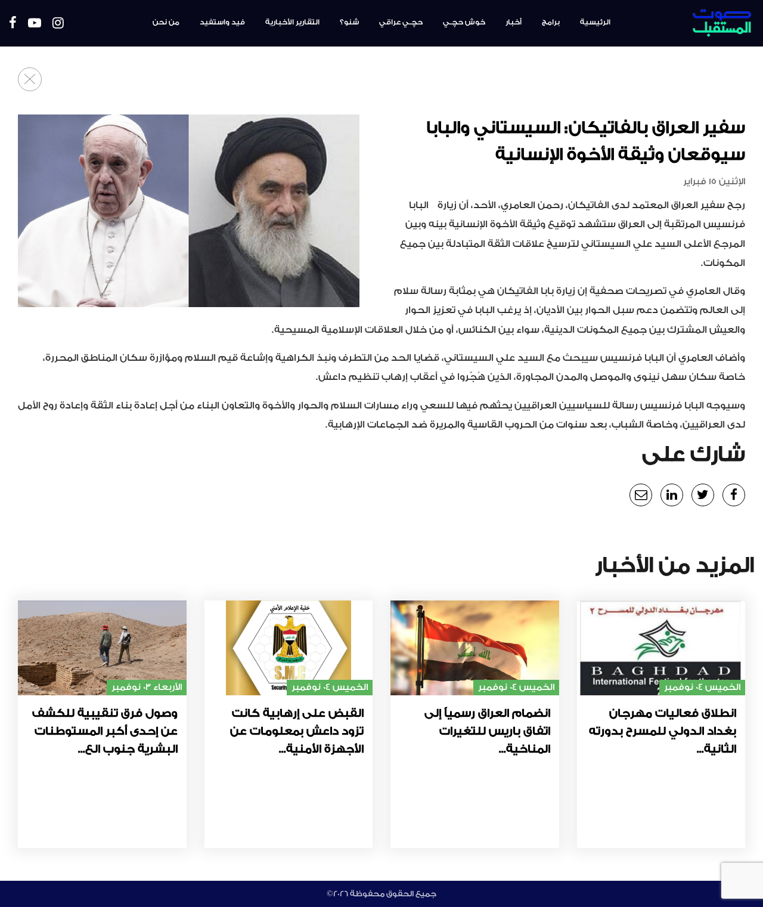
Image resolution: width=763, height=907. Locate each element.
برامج (551, 22)
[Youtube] (34, 23)
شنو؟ (349, 22)
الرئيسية (595, 22)
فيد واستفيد (222, 22)
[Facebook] (13, 23)
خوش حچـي (464, 22)
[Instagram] (58, 23)
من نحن (166, 22)
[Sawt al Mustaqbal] (692, 23)
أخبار (513, 22)
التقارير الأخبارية (292, 22)
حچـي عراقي (401, 22)
